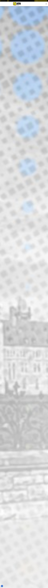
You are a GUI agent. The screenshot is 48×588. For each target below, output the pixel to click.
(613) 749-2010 (3, 0)
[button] (2, 586)
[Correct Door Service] (17, 4)
